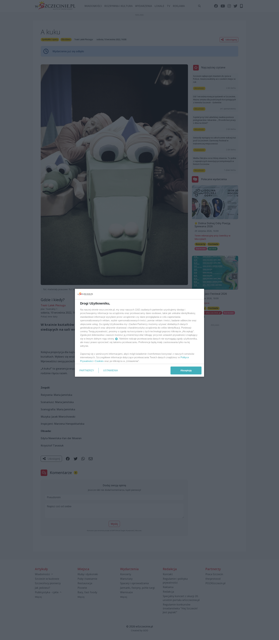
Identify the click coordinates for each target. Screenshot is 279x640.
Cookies (99, 361)
